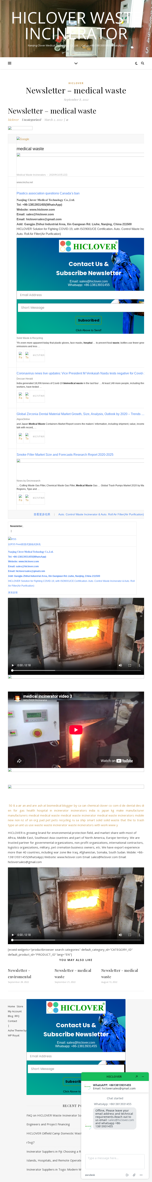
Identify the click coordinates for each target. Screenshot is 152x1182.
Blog (10, 1016)
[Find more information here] (115, 1125)
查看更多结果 (42, 514)
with (97, 825)
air (20, 805)
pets (54, 820)
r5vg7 (31, 1142)
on (30, 820)
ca (79, 805)
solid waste (112, 820)
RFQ (17, 1016)
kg (112, 810)
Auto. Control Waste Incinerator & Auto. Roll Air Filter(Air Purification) (101, 514)
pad (42, 820)
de (123, 805)
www (112, 825)
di (143, 805)
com (116, 805)
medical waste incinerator (78, 815)
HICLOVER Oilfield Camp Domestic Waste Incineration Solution (69, 1133)
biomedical (54, 805)
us (26, 825)
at (44, 805)
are (34, 805)
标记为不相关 (39, 355)
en (9, 810)
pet (48, 820)
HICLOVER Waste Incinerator (76, 25)
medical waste (50, 815)
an (24, 805)
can (84, 805)
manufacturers (18, 815)
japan (105, 810)
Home (11, 1006)
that (123, 820)
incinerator (61, 810)
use (31, 825)
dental (130, 805)
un (16, 825)
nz (22, 820)
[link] (88, 246)
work (104, 825)
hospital (42, 810)
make (120, 810)
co (110, 805)
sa (77, 820)
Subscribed (88, 320)
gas (22, 810)
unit (21, 825)
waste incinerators (81, 825)
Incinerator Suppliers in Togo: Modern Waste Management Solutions (73, 1169)
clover (104, 805)
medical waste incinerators (115, 815)
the (129, 820)
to (134, 820)
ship (83, 820)
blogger (67, 805)
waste (38, 825)
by (75, 805)
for (15, 810)
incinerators (79, 810)
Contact (12, 1021)
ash (40, 805)
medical (34, 815)
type (11, 825)
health (31, 810)
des (138, 805)
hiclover (76, 83)
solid (99, 820)
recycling (65, 820)
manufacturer (135, 810)
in (51, 810)
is (98, 810)
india (92, 810)
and (29, 805)
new (11, 820)
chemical (93, 805)
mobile (139, 815)
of (26, 820)
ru (73, 820)
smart (91, 820)
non (17, 820)
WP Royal (13, 1035)
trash (140, 820)
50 (10, 805)
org (35, 820)
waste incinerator (55, 825)
